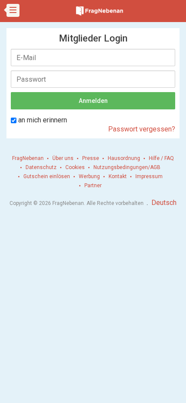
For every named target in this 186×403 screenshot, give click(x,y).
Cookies (75, 167)
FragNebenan (28, 158)
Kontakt (118, 176)
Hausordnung (124, 158)
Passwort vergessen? (141, 129)
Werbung (89, 176)
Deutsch (163, 202)
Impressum (149, 176)
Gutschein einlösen (46, 176)
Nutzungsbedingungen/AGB (126, 167)
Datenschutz (41, 167)
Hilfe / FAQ (161, 158)
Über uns (63, 158)
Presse (90, 158)
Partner (93, 185)
